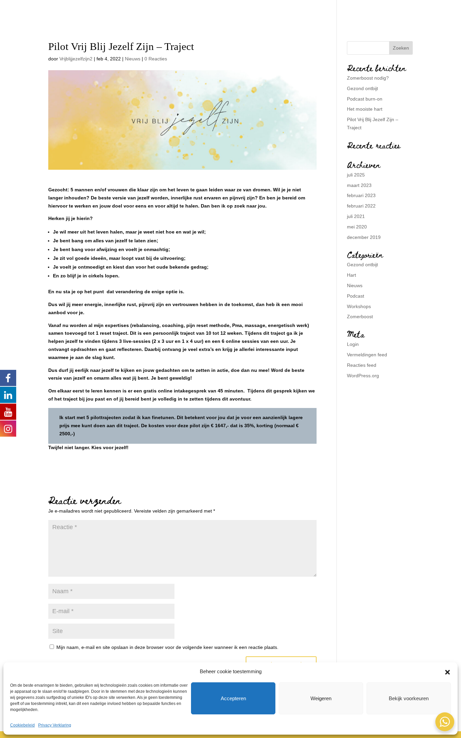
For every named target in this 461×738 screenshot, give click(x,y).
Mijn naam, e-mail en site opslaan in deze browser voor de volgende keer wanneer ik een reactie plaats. (167, 647)
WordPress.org (363, 375)
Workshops (359, 306)
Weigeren (320, 698)
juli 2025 (356, 174)
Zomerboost (360, 316)
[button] (447, 671)
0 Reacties (155, 58)
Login (353, 344)
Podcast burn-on (364, 99)
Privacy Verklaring (54, 725)
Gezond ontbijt (362, 88)
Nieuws (132, 58)
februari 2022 (361, 206)
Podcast (355, 296)
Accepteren (233, 698)
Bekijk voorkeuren (409, 698)
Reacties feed (361, 365)
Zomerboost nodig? (368, 78)
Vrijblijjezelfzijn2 (75, 58)
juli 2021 (356, 216)
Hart (351, 275)
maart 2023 (359, 185)
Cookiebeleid (22, 725)
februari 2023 (361, 195)
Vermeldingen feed (367, 354)
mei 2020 (357, 226)
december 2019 (364, 237)
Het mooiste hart (364, 109)
